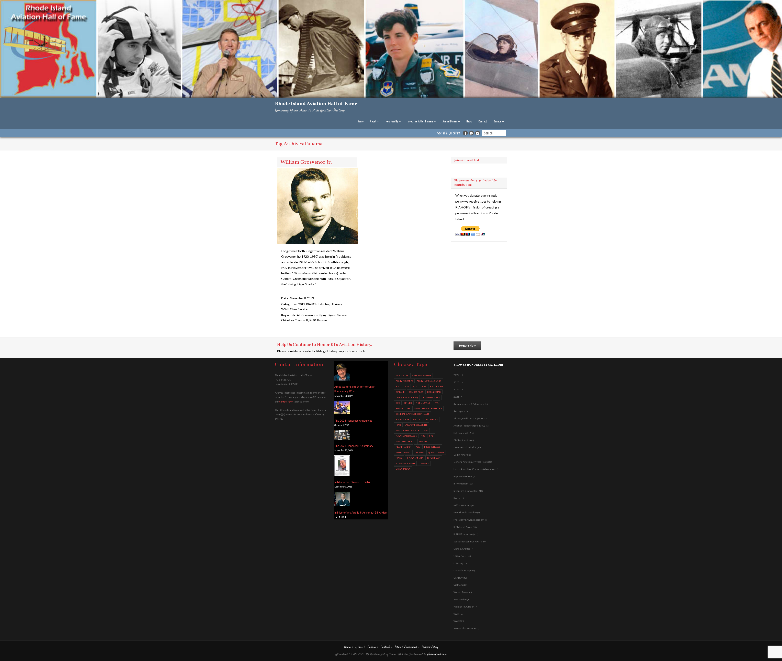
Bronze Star (434, 392)
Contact (482, 121)
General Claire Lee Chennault (412, 414)
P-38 (423, 436)
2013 (301, 304)
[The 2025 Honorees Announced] (342, 408)
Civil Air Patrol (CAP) (407, 397)
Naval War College (406, 436)
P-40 (312, 320)
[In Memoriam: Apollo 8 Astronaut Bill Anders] (342, 500)
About (373, 121)
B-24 (406, 386)
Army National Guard (429, 381)
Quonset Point (436, 452)
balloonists (436, 386)
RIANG (399, 458)
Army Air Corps (404, 381)
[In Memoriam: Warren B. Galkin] (342, 466)
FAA (436, 403)
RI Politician (433, 458)
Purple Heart (403, 452)
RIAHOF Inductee (317, 304)
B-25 (415, 386)
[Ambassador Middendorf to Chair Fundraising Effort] (342, 371)
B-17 (398, 386)
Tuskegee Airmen (405, 463)
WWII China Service (294, 309)
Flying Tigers (327, 315)
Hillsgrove (431, 419)
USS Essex (424, 463)
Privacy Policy (430, 647)
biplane (400, 392)
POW (417, 447)
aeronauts (402, 375)
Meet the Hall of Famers (420, 121)
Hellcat (417, 419)
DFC (398, 403)
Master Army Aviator (408, 430)
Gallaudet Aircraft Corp (428, 408)
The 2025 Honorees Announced (353, 420)
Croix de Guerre (431, 397)
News (469, 121)
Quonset (419, 452)
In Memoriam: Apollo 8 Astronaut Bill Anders (361, 512)
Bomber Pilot (416, 392)
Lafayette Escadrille (416, 425)
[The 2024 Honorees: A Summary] (342, 435)
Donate (497, 121)
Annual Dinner (450, 121)
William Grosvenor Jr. (306, 162)
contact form (286, 401)
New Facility (392, 121)
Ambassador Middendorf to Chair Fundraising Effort (354, 389)
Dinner (408, 403)
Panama (322, 320)
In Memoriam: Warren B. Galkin (352, 482)
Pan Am (423, 441)
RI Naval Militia (414, 458)
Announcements (421, 375)
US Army (336, 304)
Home (360, 121)
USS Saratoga (403, 469)
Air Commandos (307, 315)
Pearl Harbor (403, 447)
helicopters (402, 419)
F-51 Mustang (423, 403)
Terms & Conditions (406, 647)
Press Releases (432, 447)
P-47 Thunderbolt (405, 441)
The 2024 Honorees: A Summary (353, 445)
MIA (426, 430)
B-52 (424, 386)
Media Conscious (437, 654)
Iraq (398, 425)
